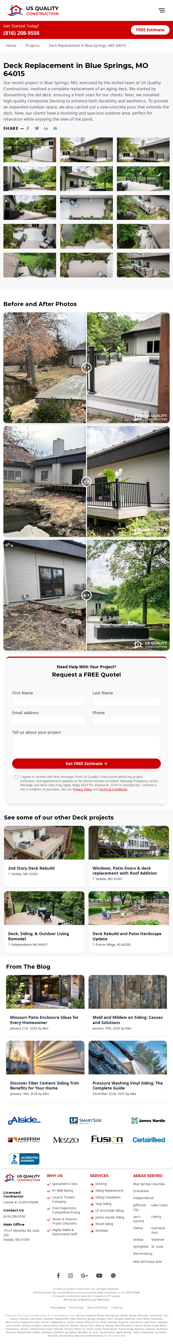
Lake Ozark (159, 1205)
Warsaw (79, 1335)
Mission (75, 1325)
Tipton (136, 1332)
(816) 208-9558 (21, 32)
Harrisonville (12, 1322)
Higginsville (26, 1322)
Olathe (138, 1228)
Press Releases (58, 1307)
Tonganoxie (147, 1332)
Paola (49, 1328)
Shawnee (157, 1240)
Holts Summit (41, 1322)
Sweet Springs (123, 1332)
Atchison (81, 1315)
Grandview (141, 1191)
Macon (55, 1325)
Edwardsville (61, 1318)
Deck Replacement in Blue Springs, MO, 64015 (87, 45)
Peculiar (68, 1328)
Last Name (103, 693)
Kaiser (103, 1322)
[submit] (86, 764)
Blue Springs (142, 1184)
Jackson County (75, 1322)
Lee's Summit (13, 1325)
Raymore (140, 1328)
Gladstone (129, 1318)
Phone (99, 712)
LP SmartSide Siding (110, 1211)
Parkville (58, 1328)
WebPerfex (103, 1299)
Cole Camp (36, 1318)
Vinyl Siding (103, 1204)
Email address (25, 712)
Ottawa (24, 1328)
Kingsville (123, 1322)
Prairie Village (126, 1328)
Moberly (99, 1325)
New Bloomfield (123, 1325)
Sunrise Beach (107, 1332)
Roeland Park (24, 1332)
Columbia (158, 1184)
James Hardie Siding (110, 1217)
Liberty (156, 1217)
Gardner (118, 1318)
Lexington (36, 1325)
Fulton (109, 1318)
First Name (22, 693)
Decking (101, 1184)
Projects (33, 45)
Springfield (140, 1247)
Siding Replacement (109, 1191)
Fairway (101, 1318)
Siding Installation (108, 1197)
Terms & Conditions (113, 789)
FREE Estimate (150, 29)
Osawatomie (12, 1328)
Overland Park (37, 1328)
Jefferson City (91, 1322)
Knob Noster (136, 1322)
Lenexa (25, 1325)
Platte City (79, 1328)
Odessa (138, 1325)
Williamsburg (96, 1335)
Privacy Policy (82, 789)
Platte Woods (110, 1328)
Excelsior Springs (86, 1318)
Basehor (91, 1315)
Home (11, 45)
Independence (143, 1198)
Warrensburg (142, 1254)
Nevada (109, 1325)
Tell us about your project (36, 732)
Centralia (24, 1318)
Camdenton (156, 1315)
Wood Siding (104, 1224)
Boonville (143, 1315)
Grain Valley (143, 1318)
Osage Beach (159, 1325)
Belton (100, 1315)
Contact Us (117, 1307)
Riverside (11, 1332)
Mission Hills (87, 1325)
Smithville (58, 1332)
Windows (102, 1231)
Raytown (150, 1328)
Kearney (112, 1322)
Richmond (162, 1328)
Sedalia (138, 1240)
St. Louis (157, 1247)
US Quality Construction (76, 1288)
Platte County (94, 1328)
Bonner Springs (128, 1315)
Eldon (73, 1318)
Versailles (53, 1335)
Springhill (83, 1332)
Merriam (64, 1325)
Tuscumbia (160, 1332)
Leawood (162, 1322)
